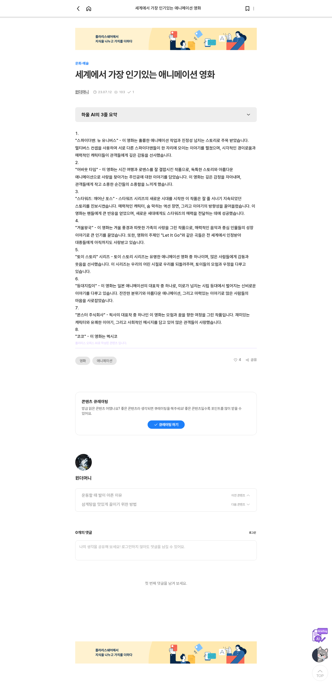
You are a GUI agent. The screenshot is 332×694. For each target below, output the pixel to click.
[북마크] (247, 8)
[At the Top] (320, 673)
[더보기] (254, 8)
